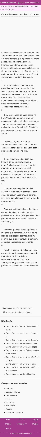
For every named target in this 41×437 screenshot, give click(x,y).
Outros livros (11, 395)
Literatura (10, 402)
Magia (8, 424)
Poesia (9, 409)
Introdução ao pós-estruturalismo (18, 308)
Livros (21, 419)
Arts (2, 6)
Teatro (8, 428)
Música (35, 424)
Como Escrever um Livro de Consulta (22, 340)
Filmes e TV (22, 424)
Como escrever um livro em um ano (21, 343)
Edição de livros (13, 392)
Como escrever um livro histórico (20, 374)
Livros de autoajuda (14, 412)
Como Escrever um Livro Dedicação (22, 347)
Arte (8, 419)
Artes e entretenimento (29, 2)
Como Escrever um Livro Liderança (21, 364)
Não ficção (9, 9)
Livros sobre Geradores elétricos (17, 312)
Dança (35, 419)
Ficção (9, 399)
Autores (9, 388)
